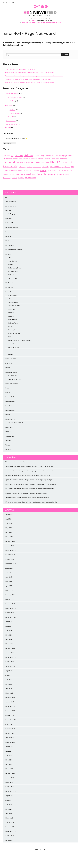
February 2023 (10, 697)
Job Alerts (8, 363)
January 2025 (9, 599)
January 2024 (9, 653)
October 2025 (9, 559)
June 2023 (8, 679)
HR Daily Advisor (13, 271)
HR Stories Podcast (14, 333)
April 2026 (8, 532)
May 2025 (8, 581)
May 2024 (8, 635)
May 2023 (8, 684)
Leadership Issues (11, 372)
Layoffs (7, 367)
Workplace (30, 177)
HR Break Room (13, 323)
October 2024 (9, 612)
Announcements (11, 124)
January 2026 (9, 546)
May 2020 (8, 760)
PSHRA (8, 127)
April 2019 (8, 813)
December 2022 (10, 706)
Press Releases (10, 410)
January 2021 (9, 737)
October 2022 (9, 715)
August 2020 (9, 746)
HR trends (67, 167)
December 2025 (10, 550)
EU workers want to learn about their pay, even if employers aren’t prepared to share (31, 502)
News (43, 170)
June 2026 (8, 523)
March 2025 (9, 590)
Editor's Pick (9, 223)
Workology (11, 354)
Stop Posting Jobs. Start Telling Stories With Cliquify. (41, 22)
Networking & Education (32, 170)
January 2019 (9, 822)
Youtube (38, 6)
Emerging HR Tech (65, 155)
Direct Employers (13, 261)
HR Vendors (9, 287)
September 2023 (10, 666)
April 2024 (8, 639)
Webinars (8, 449)
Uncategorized (11, 121)
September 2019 (10, 791)
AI (12, 155)
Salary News (9, 427)
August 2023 (9, 671)
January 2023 (9, 702)
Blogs (42, 155)
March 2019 (9, 818)
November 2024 (10, 608)
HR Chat (12, 101)
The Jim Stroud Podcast (15, 422)
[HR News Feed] (40, 16)
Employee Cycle (13, 302)
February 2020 (10, 773)
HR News (9, 105)
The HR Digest (14, 113)
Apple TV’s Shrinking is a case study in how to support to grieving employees (30, 82)
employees (34, 158)
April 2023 (8, 688)
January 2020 (9, 778)
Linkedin (35, 6)
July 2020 (8, 751)
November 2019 (10, 782)
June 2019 (8, 804)
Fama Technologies (61, 158)
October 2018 (9, 836)
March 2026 (9, 537)
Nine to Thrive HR (13, 347)
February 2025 (10, 595)
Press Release (52, 170)
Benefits (37, 155)
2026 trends (7, 155)
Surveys (7, 431)
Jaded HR (11, 344)
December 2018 (10, 827)
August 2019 (9, 795)
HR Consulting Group (14, 268)
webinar (14, 178)
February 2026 (10, 541)
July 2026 (8, 519)
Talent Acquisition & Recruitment (22, 174)
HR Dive (8, 240)
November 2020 (10, 742)
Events (7, 232)
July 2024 (8, 626)
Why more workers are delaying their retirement (21, 69)
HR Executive (9, 245)
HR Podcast (9, 283)
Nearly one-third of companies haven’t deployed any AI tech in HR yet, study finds (30, 484)
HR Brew (12, 110)
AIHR (11, 116)
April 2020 (8, 764)
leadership (13, 171)
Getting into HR (29, 162)
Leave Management (11, 383)
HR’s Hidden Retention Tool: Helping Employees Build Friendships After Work (29, 488)
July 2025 (8, 572)
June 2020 (8, 755)
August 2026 (9, 514)
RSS (42, 6)
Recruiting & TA (10, 419)
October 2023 (9, 662)
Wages (7, 445)
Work (20, 177)
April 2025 (8, 586)
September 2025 (10, 563)
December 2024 (10, 604)
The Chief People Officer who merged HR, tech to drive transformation (27, 497)
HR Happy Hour (12, 330)
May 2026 (8, 528)
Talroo (34, 19)
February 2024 (10, 648)
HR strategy (22, 167)
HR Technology (56, 167)
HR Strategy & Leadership (34, 167)
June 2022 (8, 724)
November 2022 (10, 711)
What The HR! (12, 351)
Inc (72, 167)
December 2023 (10, 657)
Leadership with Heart (14, 379)
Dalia (33, 21)
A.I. (6, 197)
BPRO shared (50, 155)
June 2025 (8, 577)
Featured (9, 162)
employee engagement (11, 158)
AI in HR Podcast (10, 201)
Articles (28, 155)
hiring (37, 162)
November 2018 (10, 831)
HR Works (11, 337)
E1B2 (9, 299)
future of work (20, 162)
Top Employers (12, 214)
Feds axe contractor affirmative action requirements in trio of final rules (28, 79)
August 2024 (9, 621)
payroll (7, 392)
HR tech (45, 167)
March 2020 (9, 769)
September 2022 (10, 720)
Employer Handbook (16, 97)
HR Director (11, 275)
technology (60, 174)
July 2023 (8, 675)
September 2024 (10, 617)
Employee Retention (11, 227)
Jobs (6, 170)
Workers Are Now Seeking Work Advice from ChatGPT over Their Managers (30, 72)
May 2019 (8, 809)
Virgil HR (8, 440)
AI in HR (19, 155)
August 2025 (9, 568)
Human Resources (12, 93)
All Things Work (12, 295)
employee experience (24, 158)
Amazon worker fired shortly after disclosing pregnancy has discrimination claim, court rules (34, 76)
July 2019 (8, 800)
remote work (60, 170)
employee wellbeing (44, 158)
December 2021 (10, 729)
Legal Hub (21, 170)
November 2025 (10, 554)
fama (53, 158)
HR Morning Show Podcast (13, 249)
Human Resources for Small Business (19, 340)
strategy (66, 170)
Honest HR (11, 312)
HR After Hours (12, 319)
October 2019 (9, 787)
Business (8, 210)
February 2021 (10, 733)
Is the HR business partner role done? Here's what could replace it (26, 493)
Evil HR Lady (12, 309)
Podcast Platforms (11, 397)
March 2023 (9, 693)
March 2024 (9, 644)
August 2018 (9, 840)
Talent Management (46, 174)
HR (52, 162)
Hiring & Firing (45, 162)
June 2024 (8, 630)
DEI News (8, 218)
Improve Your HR (10, 359)
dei (57, 155)
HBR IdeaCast (12, 375)
